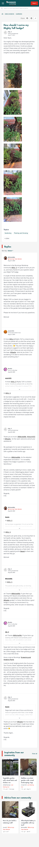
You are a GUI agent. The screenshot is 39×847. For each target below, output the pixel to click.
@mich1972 (31, 437)
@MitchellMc (22, 437)
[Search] (2, 8)
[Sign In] (34, 3)
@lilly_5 (14, 267)
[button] (5, 32)
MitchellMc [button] (11, 257)
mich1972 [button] (11, 331)
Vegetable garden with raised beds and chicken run (10, 780)
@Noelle (13, 352)
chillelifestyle (6, 785)
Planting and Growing (21, 233)
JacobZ (5, 827)
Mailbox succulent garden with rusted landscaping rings (27, 780)
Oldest (10, 251)
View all (34, 753)
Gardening (8, 233)
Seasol (22, 551)
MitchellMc (24, 827)
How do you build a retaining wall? (9, 821)
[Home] (2, 14)
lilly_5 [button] (10, 32)
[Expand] (19, 389)
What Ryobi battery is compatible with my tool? (28, 822)
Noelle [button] (10, 368)
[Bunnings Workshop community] (11, 3)
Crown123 (24, 785)
